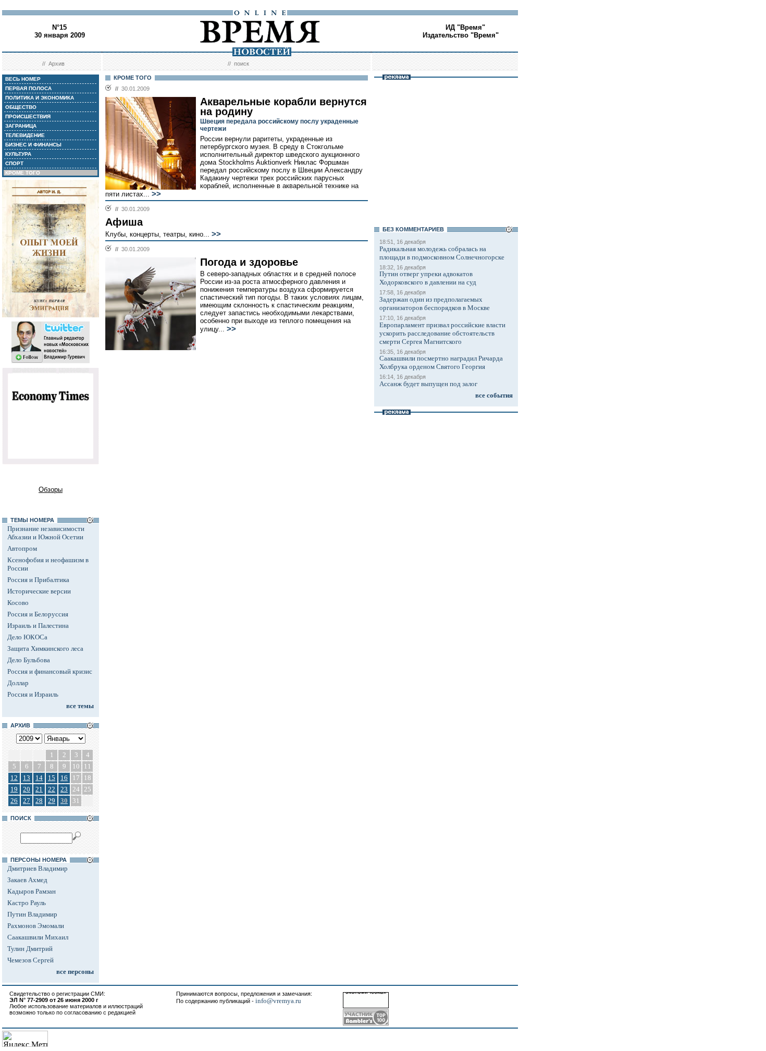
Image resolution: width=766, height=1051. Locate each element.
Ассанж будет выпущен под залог (428, 384)
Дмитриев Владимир (37, 868)
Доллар (18, 683)
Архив (56, 63)
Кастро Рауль (26, 903)
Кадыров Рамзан (31, 891)
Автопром (22, 548)
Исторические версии (39, 591)
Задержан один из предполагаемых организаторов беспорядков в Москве (434, 303)
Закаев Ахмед (27, 880)
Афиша (124, 222)
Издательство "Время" (461, 35)
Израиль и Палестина (38, 625)
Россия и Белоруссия (37, 614)
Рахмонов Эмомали (35, 926)
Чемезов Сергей (30, 960)
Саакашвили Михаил (37, 937)
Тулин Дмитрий (30, 949)
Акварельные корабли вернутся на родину (283, 106)
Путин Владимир (32, 914)
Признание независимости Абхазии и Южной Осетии (45, 533)
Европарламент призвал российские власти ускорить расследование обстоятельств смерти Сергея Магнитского (442, 333)
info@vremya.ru (278, 1001)
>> (156, 194)
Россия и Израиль (32, 694)
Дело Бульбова (28, 660)
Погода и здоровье (249, 262)
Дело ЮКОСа (27, 637)
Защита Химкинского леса (45, 648)
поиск (241, 63)
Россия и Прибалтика (38, 580)
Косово (18, 603)
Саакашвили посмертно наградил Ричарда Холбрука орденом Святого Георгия (441, 362)
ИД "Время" (465, 27)
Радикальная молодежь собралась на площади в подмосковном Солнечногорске (441, 253)
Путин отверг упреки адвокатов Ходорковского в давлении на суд (427, 278)
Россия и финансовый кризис (49, 671)
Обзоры (51, 489)
